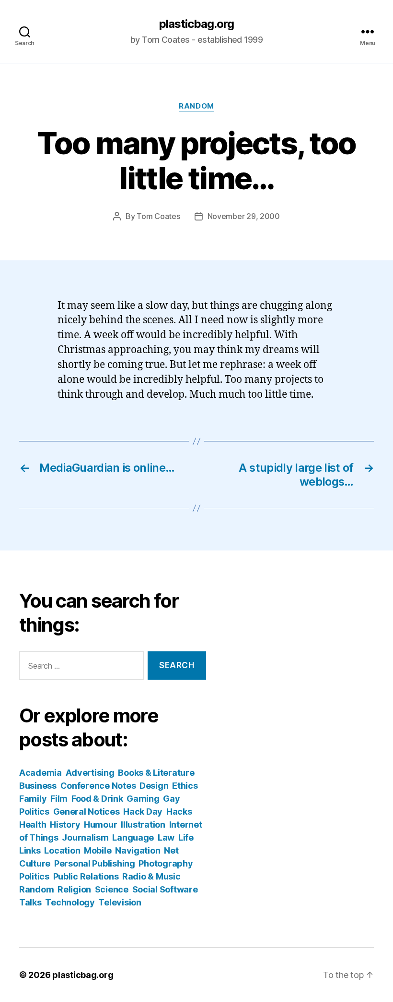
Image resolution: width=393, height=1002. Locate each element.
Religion (74, 889)
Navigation (137, 850)
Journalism (85, 837)
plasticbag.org (196, 24)
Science (111, 889)
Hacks (179, 811)
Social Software (165, 889)
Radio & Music (151, 876)
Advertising (90, 773)
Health (32, 824)
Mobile (97, 850)
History (65, 824)
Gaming (143, 799)
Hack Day (142, 811)
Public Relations (86, 876)
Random (196, 106)
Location (62, 850)
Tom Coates (158, 216)
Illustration (143, 824)
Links (30, 850)
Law (166, 837)
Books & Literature (156, 773)
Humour (100, 824)
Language (133, 837)
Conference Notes (98, 786)
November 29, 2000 (244, 216)
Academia (40, 773)
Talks (30, 902)
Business (38, 786)
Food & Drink (97, 799)
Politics (34, 876)
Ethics (184, 786)
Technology (69, 902)
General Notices (86, 811)
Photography (166, 863)
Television (119, 902)
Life (186, 837)
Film (59, 799)
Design (153, 786)
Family (32, 799)
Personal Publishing (94, 863)
